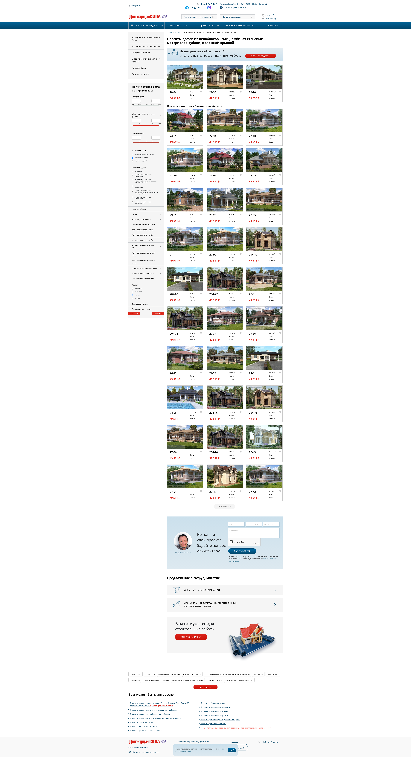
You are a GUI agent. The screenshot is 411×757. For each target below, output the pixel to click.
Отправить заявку (191, 637)
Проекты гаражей (140, 74)
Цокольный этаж (139, 209)
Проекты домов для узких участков (146, 730)
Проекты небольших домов (212, 703)
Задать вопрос (242, 551)
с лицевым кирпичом (214, 680)
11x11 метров (150, 674)
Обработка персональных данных (143, 752)
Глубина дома (138, 133)
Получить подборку (260, 56)
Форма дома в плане (140, 304)
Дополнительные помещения (144, 268)
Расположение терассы (141, 309)
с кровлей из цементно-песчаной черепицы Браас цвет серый (227, 674)
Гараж (134, 214)
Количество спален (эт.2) (142, 235)
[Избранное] (201, 95)
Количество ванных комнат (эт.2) (143, 254)
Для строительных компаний (202, 589)
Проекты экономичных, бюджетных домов (187, 680)
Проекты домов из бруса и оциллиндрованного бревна (155, 718)
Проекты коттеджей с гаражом (214, 715)
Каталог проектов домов (146, 25)
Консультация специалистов (240, 25)
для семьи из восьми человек (169, 674)
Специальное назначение (143, 278)
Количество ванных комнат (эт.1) (143, 246)
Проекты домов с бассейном (213, 723)
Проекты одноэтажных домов (143, 726)
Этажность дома (139, 167)
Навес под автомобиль (141, 219)
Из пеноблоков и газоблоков (146, 46)
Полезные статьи (178, 25)
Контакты (234, 742)
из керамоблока (135, 674)
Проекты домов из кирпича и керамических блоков (153, 710)
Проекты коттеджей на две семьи (215, 707)
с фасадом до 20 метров (192, 674)
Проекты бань (139, 68)
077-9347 (208, 3)
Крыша (135, 285)
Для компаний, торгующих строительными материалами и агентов (210, 605)
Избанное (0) (270, 19)
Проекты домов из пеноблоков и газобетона (150, 714)
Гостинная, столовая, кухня (143, 224)
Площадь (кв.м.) (138, 97)
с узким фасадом (273, 674)
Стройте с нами (206, 25)
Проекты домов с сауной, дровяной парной (220, 719)
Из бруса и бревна (141, 52)
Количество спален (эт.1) (142, 230)
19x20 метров (135, 680)
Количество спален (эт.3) (142, 240)
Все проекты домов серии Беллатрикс (239, 680)
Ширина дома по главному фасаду (143, 115)
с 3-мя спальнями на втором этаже (156, 680)
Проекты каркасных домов (142, 722)
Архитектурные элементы (143, 273)
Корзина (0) (270, 15)
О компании (272, 25)
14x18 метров (258, 674)
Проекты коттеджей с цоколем (214, 711)
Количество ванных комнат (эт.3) (143, 261)
